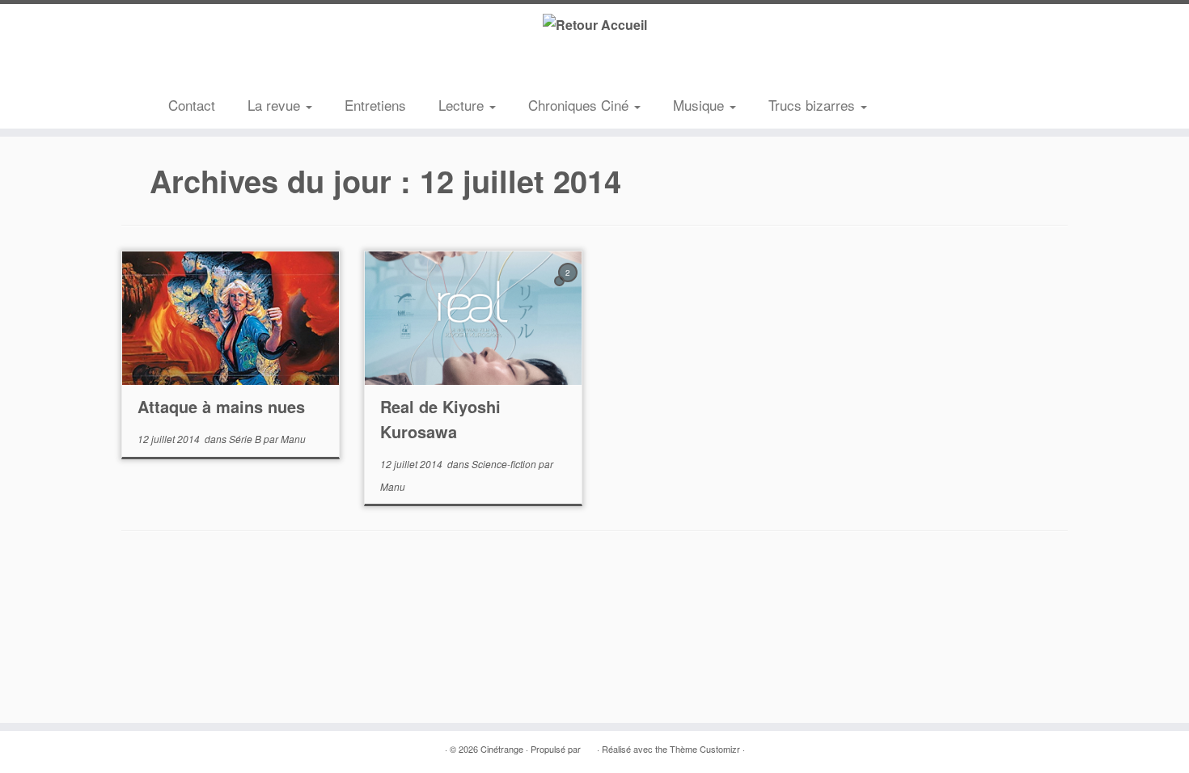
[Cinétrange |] (594, 24)
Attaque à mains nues (221, 406)
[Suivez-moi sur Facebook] (229, 68)
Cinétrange (501, 748)
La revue (276, 105)
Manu (293, 439)
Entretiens (375, 105)
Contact (191, 105)
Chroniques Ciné (580, 105)
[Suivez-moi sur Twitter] (205, 68)
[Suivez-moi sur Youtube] (253, 68)
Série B (246, 439)
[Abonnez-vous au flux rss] (180, 68)
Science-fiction (505, 464)
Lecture (463, 105)
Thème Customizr (705, 748)
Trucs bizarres (813, 105)
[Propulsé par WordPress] (588, 745)
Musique (700, 105)
